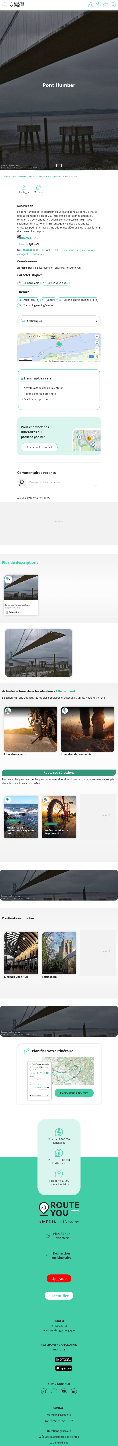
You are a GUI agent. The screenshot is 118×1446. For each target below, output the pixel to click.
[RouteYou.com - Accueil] (17, 4)
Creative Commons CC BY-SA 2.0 (27, 168)
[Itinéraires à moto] (30, 729)
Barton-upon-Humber (56, 176)
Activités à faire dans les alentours (43, 388)
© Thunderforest (70, 361)
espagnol (22, 254)
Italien (57, 250)
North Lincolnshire (37, 176)
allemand (69, 250)
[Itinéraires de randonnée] (87, 729)
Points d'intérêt (10, 176)
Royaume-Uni (23, 176)
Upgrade (59, 1278)
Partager (24, 192)
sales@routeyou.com (60, 1420)
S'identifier (59, 1295)
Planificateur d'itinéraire (74, 1093)
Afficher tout (65, 691)
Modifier (38, 192)
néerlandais (37, 254)
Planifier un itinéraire (62, 1236)
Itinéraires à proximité (39, 447)
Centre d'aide (60, 1442)
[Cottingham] (59, 953)
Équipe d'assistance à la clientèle (60, 1436)
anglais (81, 250)
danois (91, 250)
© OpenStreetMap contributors (88, 361)
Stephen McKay (14, 165)
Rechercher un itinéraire (61, 1255)
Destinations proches (36, 399)
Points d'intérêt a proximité (39, 393)
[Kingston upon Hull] (21, 953)
